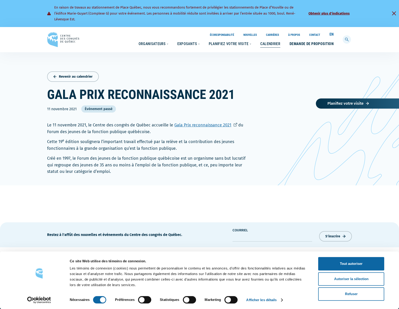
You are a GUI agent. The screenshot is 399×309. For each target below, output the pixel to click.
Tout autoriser (351, 264)
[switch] (144, 299)
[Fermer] (394, 13)
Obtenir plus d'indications (329, 13)
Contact (314, 35)
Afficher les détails (261, 300)
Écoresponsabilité (222, 35)
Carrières (272, 35)
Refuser (351, 294)
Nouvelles (250, 35)
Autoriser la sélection (351, 279)
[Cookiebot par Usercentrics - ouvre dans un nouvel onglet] (39, 300)
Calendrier (270, 44)
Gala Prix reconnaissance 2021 (205, 125)
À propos (294, 35)
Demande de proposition (312, 44)
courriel (240, 230)
